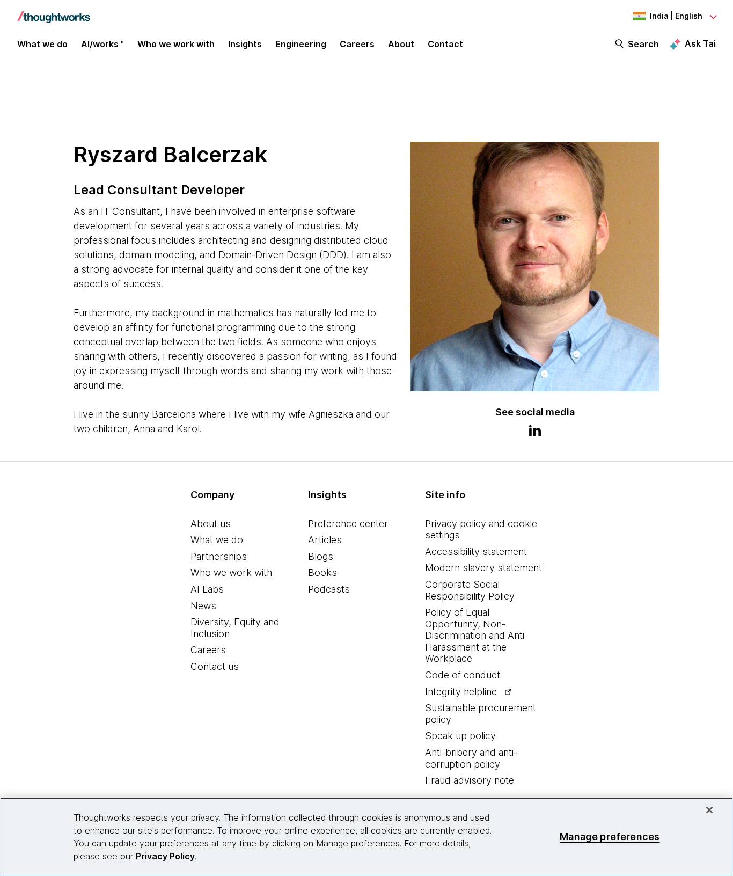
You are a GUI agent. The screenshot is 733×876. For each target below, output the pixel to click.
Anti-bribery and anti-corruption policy (471, 758)
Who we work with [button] (176, 44)
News (203, 605)
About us (210, 523)
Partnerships (218, 556)
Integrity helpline (461, 691)
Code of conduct (462, 675)
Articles (325, 539)
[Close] (709, 810)
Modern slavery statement (483, 567)
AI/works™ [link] (102, 44)
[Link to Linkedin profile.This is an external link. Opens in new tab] (535, 432)
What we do (216, 539)
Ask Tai (700, 43)
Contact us (214, 666)
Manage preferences (609, 836)
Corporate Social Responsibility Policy (470, 590)
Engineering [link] (300, 44)
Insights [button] (245, 44)
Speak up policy (460, 735)
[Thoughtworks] (53, 12)
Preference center (348, 523)
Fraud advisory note (469, 780)
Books (322, 572)
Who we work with (231, 572)
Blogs (320, 556)
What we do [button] (42, 44)
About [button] (401, 44)
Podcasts (329, 589)
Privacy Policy (165, 856)
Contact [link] (445, 44)
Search (643, 44)
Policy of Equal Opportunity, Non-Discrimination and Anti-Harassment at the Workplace (476, 635)
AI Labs (207, 589)
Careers (208, 649)
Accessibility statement (476, 551)
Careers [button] (357, 44)
